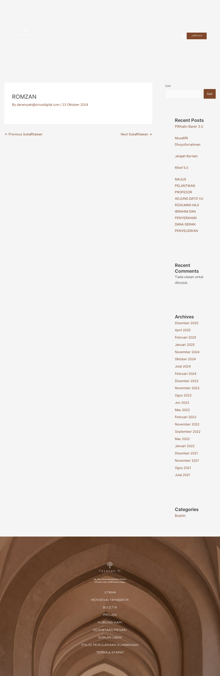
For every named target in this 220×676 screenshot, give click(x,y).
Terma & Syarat (110, 653)
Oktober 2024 (185, 359)
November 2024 (187, 352)
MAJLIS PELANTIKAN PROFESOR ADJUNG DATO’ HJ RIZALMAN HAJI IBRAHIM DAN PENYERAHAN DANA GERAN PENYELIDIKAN (189, 205)
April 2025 (183, 330)
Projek (110, 615)
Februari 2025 (185, 337)
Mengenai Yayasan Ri (110, 600)
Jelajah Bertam (186, 156)
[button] (183, 35)
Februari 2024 (185, 374)
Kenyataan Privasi (110, 630)
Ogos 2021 (183, 468)
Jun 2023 (182, 403)
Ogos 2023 (183, 395)
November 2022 (187, 424)
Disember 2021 (186, 453)
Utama (110, 592)
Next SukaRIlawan (136, 134)
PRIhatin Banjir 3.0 (189, 126)
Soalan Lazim (110, 638)
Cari (168, 86)
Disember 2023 (187, 381)
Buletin (180, 516)
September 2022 (187, 431)
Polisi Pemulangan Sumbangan (110, 645)
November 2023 (187, 388)
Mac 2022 (182, 439)
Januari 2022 (185, 446)
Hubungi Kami (110, 623)
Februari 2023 (185, 417)
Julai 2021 (182, 475)
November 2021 (187, 460)
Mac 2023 (182, 410)
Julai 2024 (183, 366)
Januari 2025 (185, 345)
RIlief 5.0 (181, 168)
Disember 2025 (186, 323)
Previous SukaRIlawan (23, 134)
